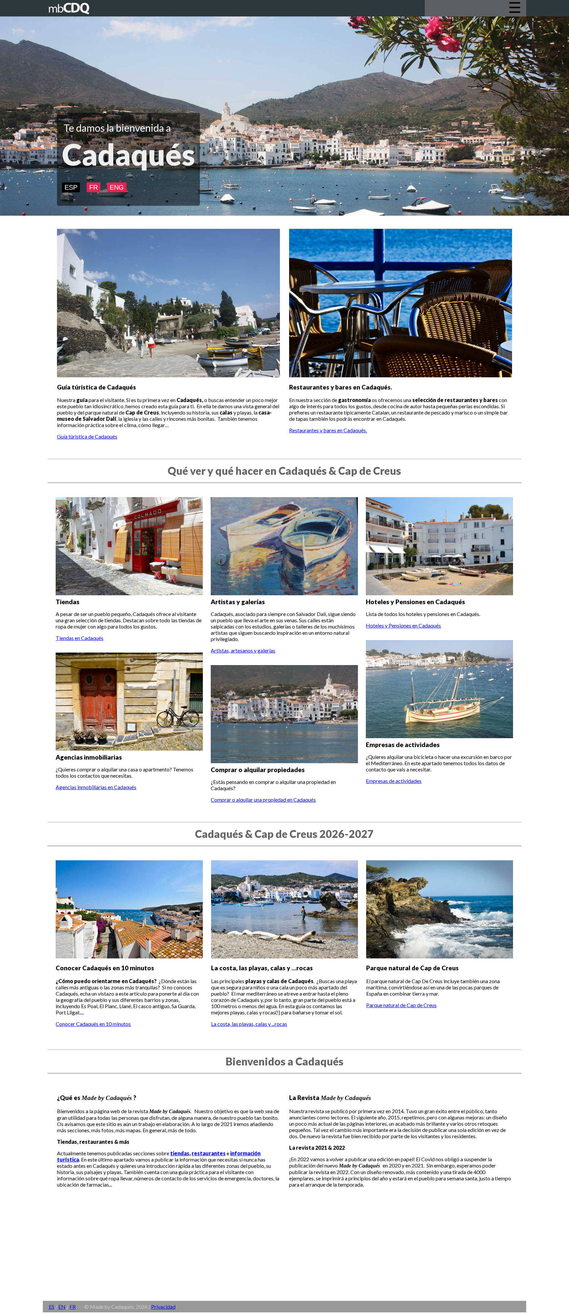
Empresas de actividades (403, 744)
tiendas (179, 1153)
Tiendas (67, 601)
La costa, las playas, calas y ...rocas (249, 1024)
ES (51, 1306)
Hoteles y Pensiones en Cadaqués (415, 601)
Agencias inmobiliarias (89, 757)
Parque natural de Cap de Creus (401, 1005)
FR (93, 187)
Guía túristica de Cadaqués (87, 436)
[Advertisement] (240, 1253)
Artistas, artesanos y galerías (243, 650)
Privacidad (163, 1306)
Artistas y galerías (238, 601)
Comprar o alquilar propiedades (258, 769)
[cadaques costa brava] (74, 16)
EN (62, 1306)
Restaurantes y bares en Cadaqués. (328, 430)
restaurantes (209, 1153)
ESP (71, 187)
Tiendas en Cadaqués (79, 638)
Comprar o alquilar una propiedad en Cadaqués (263, 799)
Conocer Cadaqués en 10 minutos (93, 1024)
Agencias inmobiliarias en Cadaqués (96, 787)
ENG (117, 187)
